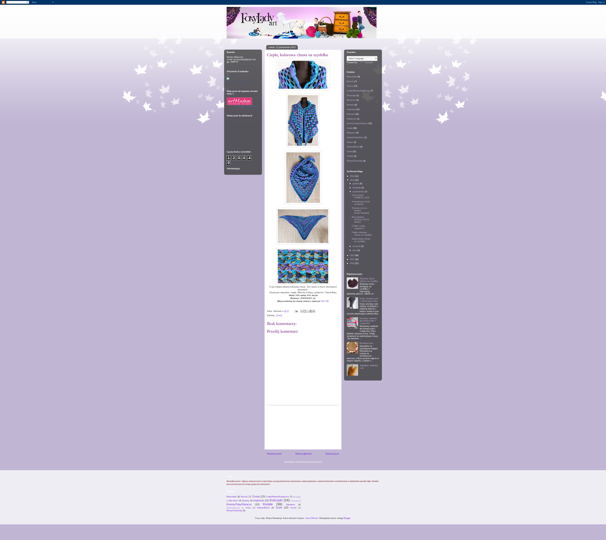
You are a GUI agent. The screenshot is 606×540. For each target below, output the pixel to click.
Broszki (350, 81)
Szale (349, 151)
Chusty (279, 315)
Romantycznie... (367, 343)
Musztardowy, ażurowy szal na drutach (360, 219)
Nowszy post (274, 453)
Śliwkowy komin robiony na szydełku (369, 279)
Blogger (347, 518)
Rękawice (351, 133)
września (357, 246)
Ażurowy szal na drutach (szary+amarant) (360, 210)
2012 (352, 255)
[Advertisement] (303, 427)
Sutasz (350, 142)
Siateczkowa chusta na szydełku (361, 240)
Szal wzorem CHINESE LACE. (361, 196)
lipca (355, 250)
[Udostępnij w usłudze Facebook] (310, 311)
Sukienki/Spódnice (355, 137)
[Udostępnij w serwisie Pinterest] (313, 311)
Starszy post (332, 453)
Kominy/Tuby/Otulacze (357, 123)
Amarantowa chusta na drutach (361, 202)
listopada (357, 187)
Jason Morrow (311, 518)
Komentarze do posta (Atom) (309, 462)
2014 (352, 176)
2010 (352, 263)
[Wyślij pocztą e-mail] (301, 311)
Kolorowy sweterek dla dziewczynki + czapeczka (368, 320)
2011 (352, 259)
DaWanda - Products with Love (248, 106)
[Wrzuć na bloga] (304, 311)
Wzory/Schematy (354, 161)
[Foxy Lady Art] (228, 79)
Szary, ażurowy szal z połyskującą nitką (369, 299)
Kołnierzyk (351, 119)
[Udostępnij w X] (307, 311)
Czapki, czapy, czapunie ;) (358, 227)
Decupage (351, 95)
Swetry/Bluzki (353, 147)
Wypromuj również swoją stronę (239, 82)
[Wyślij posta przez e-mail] (296, 311)
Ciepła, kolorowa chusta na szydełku (362, 233)
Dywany (350, 105)
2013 (352, 180)
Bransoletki (352, 76)
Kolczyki (351, 114)
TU (322, 301)
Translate (368, 62)
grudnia (356, 183)
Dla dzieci (351, 100)
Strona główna (303, 453)
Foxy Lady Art (232, 76)
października (359, 191)
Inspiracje (351, 109)
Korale (350, 128)
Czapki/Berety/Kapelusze (358, 91)
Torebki (350, 156)
